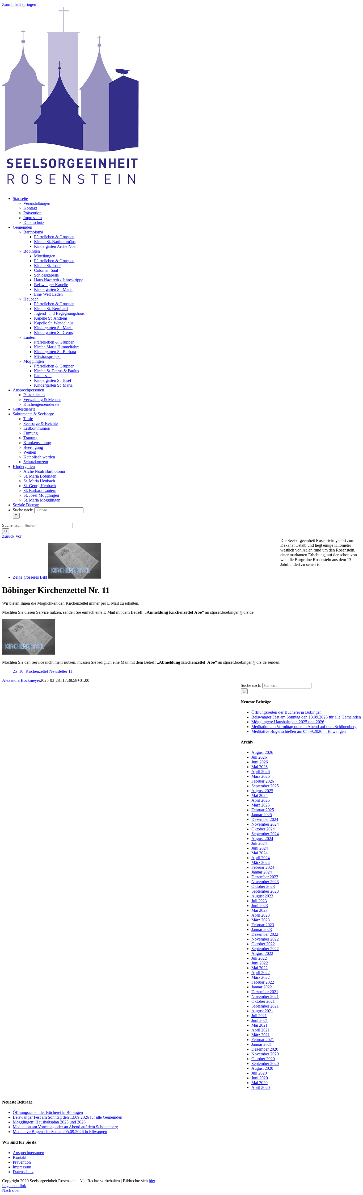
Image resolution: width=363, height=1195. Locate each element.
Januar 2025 (261, 814)
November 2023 (265, 881)
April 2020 (260, 1087)
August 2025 (262, 790)
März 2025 (260, 805)
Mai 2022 (259, 968)
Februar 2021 (262, 1039)
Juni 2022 (259, 963)
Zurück (8, 536)
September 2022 (265, 948)
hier (152, 1181)
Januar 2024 (261, 872)
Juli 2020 (259, 1073)
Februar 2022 (262, 982)
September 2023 (265, 891)
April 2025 (260, 800)
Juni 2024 (259, 848)
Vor (18, 536)
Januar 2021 (261, 1044)
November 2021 (265, 996)
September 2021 (265, 1006)
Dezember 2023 (264, 877)
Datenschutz (23, 1171)
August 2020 (262, 1068)
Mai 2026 (259, 766)
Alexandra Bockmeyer (21, 680)
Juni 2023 (259, 905)
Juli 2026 (259, 757)
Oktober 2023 (263, 886)
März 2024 (260, 862)
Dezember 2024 (264, 819)
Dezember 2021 (264, 991)
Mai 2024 (259, 853)
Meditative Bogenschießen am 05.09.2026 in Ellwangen (298, 731)
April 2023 (260, 915)
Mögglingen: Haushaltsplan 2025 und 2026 (287, 722)
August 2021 (262, 1011)
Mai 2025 (259, 795)
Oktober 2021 (263, 1001)
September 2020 (265, 1063)
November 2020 (265, 1054)
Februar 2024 (262, 867)
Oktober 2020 (263, 1058)
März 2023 (260, 920)
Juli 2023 (259, 901)
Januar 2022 (261, 987)
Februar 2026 (262, 781)
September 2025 (265, 786)
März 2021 (260, 1035)
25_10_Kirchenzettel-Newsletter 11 (42, 671)
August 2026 (262, 752)
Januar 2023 (261, 929)
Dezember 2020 (264, 1049)
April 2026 (260, 771)
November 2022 (265, 939)
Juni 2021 (259, 1020)
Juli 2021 (259, 1015)
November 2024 (265, 824)
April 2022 (260, 972)
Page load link (14, 1185)
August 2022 (262, 953)
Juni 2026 (259, 762)
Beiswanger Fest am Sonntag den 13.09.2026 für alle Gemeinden (306, 717)
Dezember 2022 (264, 934)
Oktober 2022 (263, 944)
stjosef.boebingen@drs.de (232, 612)
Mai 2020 (259, 1082)
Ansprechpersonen (28, 1152)
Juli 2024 (259, 843)
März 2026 (260, 776)
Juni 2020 (259, 1078)
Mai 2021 (259, 1025)
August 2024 (262, 838)
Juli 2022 (259, 958)
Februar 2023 (262, 924)
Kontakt (19, 1157)
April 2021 (260, 1030)
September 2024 (265, 834)
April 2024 (260, 857)
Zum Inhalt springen (19, 4)
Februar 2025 (262, 810)
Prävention (22, 1162)
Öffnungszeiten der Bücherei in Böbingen (286, 712)
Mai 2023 (259, 910)
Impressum (22, 1167)
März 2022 (260, 977)
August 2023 (262, 896)
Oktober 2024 (263, 829)
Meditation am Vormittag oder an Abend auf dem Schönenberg (304, 726)
